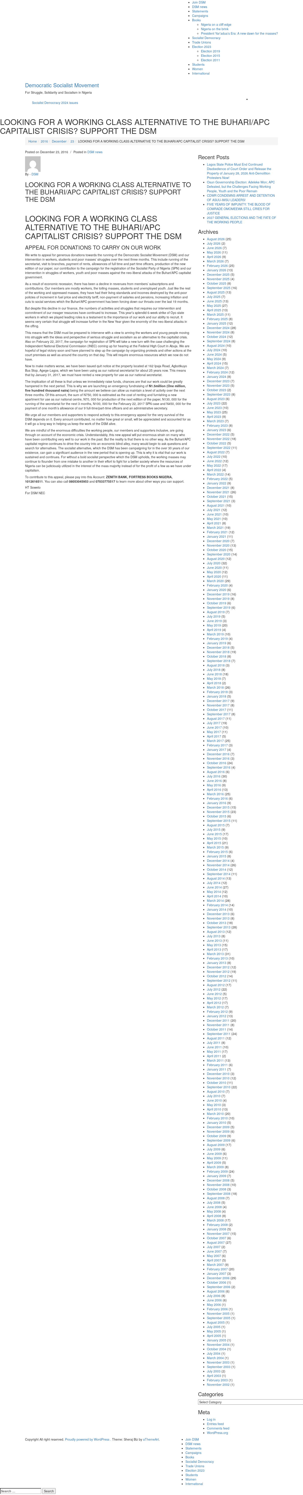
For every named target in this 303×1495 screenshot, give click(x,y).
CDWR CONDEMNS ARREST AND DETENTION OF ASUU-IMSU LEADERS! (241, 197)
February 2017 (217, 745)
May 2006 (214, 1304)
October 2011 (216, 1029)
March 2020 (215, 581)
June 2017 (214, 727)
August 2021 (216, 505)
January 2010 (216, 1122)
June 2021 (214, 514)
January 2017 (216, 749)
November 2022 (218, 438)
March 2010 (215, 1113)
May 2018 (214, 678)
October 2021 (216, 496)
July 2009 (213, 1149)
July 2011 (213, 1042)
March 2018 (215, 687)
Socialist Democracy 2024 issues (55, 102)
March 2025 (215, 314)
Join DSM (199, 2)
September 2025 (218, 288)
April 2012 (214, 1002)
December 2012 (218, 967)
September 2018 (218, 660)
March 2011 (215, 1060)
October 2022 (216, 443)
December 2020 (218, 541)
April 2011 (214, 1056)
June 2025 (214, 301)
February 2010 (217, 1118)
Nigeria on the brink (214, 29)
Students (198, 64)
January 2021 (216, 536)
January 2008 (216, 1229)
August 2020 (216, 558)
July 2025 (213, 296)
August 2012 (216, 985)
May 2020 (214, 572)
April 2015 (214, 843)
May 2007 (214, 1255)
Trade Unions (201, 42)
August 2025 (216, 292)
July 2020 (213, 563)
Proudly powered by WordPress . (88, 1439)
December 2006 (218, 1278)
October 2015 (216, 816)
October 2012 (216, 976)
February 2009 (217, 1171)
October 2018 (216, 656)
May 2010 (214, 1104)
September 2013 (218, 927)
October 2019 (216, 603)
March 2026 (215, 261)
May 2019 (214, 625)
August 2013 (216, 931)
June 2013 (214, 940)
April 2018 (214, 683)
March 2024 (215, 367)
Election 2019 (210, 51)
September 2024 (218, 341)
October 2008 (216, 1189)
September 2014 (218, 874)
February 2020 (217, 585)
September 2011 (218, 1033)
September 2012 (218, 980)
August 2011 (216, 1038)
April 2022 (214, 470)
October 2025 (216, 283)
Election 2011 (210, 60)
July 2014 (213, 882)
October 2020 (216, 549)
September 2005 (218, 1318)
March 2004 (215, 1358)
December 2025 (218, 274)
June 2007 (214, 1251)
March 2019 (215, 634)
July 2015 (213, 829)
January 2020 (216, 589)
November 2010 (218, 1078)
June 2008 (214, 1207)
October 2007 (216, 1238)
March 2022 (215, 474)
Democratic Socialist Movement (62, 85)
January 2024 (216, 376)
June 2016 (214, 780)
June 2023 (214, 407)
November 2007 (218, 1233)
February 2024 (217, 372)
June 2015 (214, 834)
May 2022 (214, 465)
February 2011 (217, 1065)
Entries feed (215, 1424)
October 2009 (216, 1136)
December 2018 (218, 647)
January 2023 (216, 430)
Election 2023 (201, 46)
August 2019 (216, 612)
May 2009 (214, 1158)
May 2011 (214, 1051)
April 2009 (214, 1162)
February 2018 (217, 692)
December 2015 (218, 807)
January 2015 (216, 856)
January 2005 (216, 1340)
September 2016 (218, 767)
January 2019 (216, 643)
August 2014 (216, 878)
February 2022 (217, 478)
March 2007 (215, 1264)
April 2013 (214, 949)
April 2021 (214, 523)
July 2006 (213, 1295)
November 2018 (218, 652)
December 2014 (218, 860)
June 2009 (214, 1153)
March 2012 (215, 1007)
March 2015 (215, 847)
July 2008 (213, 1202)
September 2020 (218, 554)
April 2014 (214, 896)
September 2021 (218, 501)
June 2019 (214, 621)
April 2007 (214, 1260)
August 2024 (216, 345)
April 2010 (214, 1109)
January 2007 (216, 1273)
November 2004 (218, 1344)
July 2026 (213, 243)
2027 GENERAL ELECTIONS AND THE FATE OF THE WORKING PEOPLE (241, 219)
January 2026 (216, 270)
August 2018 (216, 665)
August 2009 (216, 1144)
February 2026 (217, 265)
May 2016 (214, 785)
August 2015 (216, 825)
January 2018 (216, 696)
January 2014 (216, 909)
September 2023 (218, 394)
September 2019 (218, 607)
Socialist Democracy (206, 38)
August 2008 (216, 1198)
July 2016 (213, 776)
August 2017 (216, 718)
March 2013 (215, 954)
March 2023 (215, 421)
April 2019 (214, 629)
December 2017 (218, 700)
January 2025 (216, 323)
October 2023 (216, 390)
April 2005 (214, 1335)
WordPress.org (217, 1432)
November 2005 (218, 1313)
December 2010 (218, 1073)
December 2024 (218, 327)
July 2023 (213, 403)
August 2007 (216, 1242)
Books (196, 20)
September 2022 (218, 447)
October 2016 (216, 763)
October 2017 (216, 709)
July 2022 (213, 456)
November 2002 (218, 1384)
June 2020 (214, 567)
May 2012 (214, 998)
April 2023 (214, 416)
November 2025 (218, 279)
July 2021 (213, 510)
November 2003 (218, 1362)
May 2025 (214, 305)
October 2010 (216, 1082)
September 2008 (218, 1193)
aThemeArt (151, 1439)
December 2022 (218, 434)
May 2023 (214, 412)
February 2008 (217, 1224)
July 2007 (213, 1247)
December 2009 (218, 1127)
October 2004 (216, 1349)
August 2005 (216, 1322)
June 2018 (214, 674)
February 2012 (217, 1011)
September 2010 (218, 1087)
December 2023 (218, 381)
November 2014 (218, 865)
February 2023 (217, 425)
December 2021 (218, 487)
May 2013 (214, 945)
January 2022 (216, 483)
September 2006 (218, 1287)
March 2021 (215, 527)
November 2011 (218, 1025)
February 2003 (217, 1380)
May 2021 (214, 518)
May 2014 (214, 891)
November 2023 (218, 385)
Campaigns (200, 15)
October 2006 (216, 1282)
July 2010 (213, 1096)
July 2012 (213, 989)
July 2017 (213, 723)
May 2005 (214, 1331)
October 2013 (216, 922)
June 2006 (214, 1300)
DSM (34, 174)
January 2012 (216, 1016)
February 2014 (217, 905)
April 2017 (214, 736)
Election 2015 (210, 55)
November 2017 (218, 705)
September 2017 (218, 714)
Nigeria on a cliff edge (216, 24)
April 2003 (214, 1375)
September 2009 (218, 1140)
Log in (211, 1419)
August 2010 (216, 1091)
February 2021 (217, 532)
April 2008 (214, 1215)
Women (197, 69)
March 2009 (215, 1167)
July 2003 (213, 1371)
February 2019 (217, 638)
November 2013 (218, 918)
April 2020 (214, 576)
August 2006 (216, 1291)
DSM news (199, 6)
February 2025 (217, 319)
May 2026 (214, 252)
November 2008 (218, 1184)
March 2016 (215, 794)
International (201, 73)
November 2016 (218, 758)
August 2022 (216, 452)
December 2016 (218, 754)
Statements (200, 11)
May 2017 (214, 732)
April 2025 (214, 310)
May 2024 (214, 359)
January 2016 (216, 803)
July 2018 (213, 669)
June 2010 (214, 1100)
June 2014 (214, 887)
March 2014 (215, 900)
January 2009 (216, 1176)
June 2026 (214, 248)
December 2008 (218, 1180)
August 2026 (216, 239)
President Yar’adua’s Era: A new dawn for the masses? (239, 33)
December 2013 (218, 914)
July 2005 (213, 1326)
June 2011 (214, 1047)
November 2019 (218, 598)
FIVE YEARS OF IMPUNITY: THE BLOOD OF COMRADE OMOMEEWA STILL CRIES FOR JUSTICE (239, 208)
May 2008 (214, 1211)
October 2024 (216, 336)
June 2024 (214, 354)
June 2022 (214, 461)
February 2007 (217, 1269)
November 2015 (218, 811)
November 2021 (218, 492)
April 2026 (214, 256)
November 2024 (218, 332)
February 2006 (217, 1309)
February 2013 (217, 958)
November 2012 (218, 971)
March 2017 (215, 740)
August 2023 (216, 399)
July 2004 (213, 1353)
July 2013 (213, 936)
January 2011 (216, 1069)
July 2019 (213, 616)
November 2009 (218, 1131)
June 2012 (214, 993)
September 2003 (218, 1366)
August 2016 (216, 771)
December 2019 (218, 594)
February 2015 (217, 851)
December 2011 (218, 1020)
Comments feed (218, 1428)
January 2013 (216, 962)
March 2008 (215, 1220)
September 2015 (218, 820)
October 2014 (216, 869)
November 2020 (218, 545)
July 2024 (213, 350)
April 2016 (214, 789)
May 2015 (214, 838)
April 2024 (214, 363)
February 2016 (217, 798)
